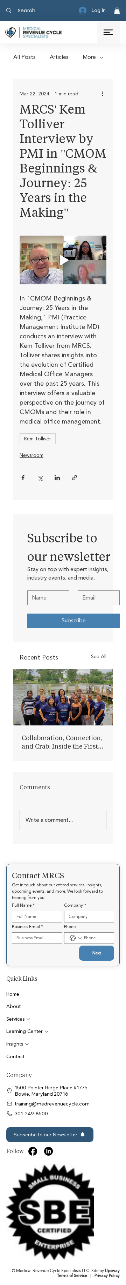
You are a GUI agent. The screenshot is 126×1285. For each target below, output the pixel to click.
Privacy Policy (107, 1191)
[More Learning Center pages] (46, 1031)
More (89, 57)
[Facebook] (32, 1151)
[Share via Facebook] (23, 477)
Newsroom (31, 455)
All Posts (24, 57)
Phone (70, 926)
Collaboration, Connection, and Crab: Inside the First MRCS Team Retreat (62, 741)
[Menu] (108, 32)
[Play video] (63, 260)
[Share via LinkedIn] (57, 477)
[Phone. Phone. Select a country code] (76, 938)
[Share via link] (74, 477)
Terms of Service (72, 1191)
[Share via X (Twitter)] (40, 477)
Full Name (23, 905)
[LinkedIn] (48, 1151)
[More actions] (102, 94)
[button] (117, 10)
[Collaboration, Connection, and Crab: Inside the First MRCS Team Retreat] (63, 697)
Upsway (112, 1186)
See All (98, 656)
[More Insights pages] (27, 1044)
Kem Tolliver (37, 438)
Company (75, 905)
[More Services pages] (28, 1019)
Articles (59, 57)
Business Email (27, 926)
